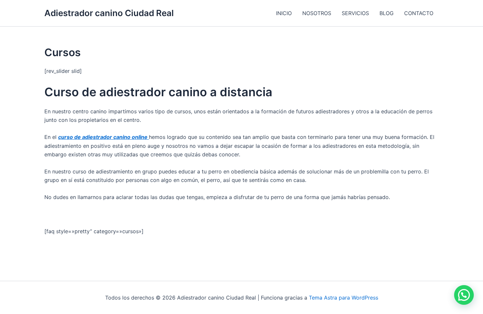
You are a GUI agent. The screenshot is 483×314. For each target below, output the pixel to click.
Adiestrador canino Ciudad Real (109, 13)
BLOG (387, 13)
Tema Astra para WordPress (343, 297)
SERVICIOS (355, 13)
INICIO (284, 13)
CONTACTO (418, 13)
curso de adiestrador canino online (103, 137)
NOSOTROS (316, 13)
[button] (464, 295)
